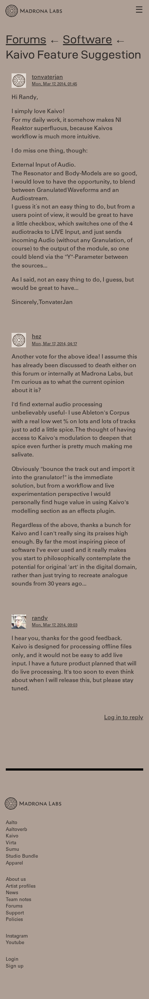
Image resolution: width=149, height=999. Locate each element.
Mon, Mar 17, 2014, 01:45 (54, 84)
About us (16, 880)
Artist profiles (20, 886)
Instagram (17, 936)
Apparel (14, 863)
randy (40, 618)
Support (15, 913)
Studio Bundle (22, 856)
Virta (11, 843)
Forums (26, 39)
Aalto (11, 823)
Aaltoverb (16, 830)
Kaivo (12, 836)
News (12, 893)
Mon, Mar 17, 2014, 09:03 (54, 625)
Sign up (15, 966)
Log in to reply (123, 718)
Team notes (18, 900)
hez (36, 337)
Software (87, 39)
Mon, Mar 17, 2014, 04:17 (54, 344)
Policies (14, 920)
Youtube (15, 943)
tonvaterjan (47, 77)
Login (12, 959)
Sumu (12, 850)
